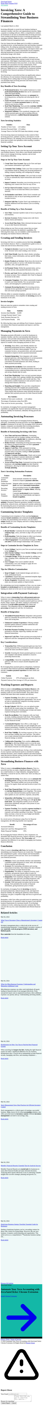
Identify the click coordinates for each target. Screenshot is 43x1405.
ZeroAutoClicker (6, 1)
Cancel (14, 1403)
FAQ (16, 3)
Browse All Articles (7, 1283)
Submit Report (6, 1403)
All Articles (4, 5)
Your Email (4, 1394)
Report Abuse (30, 1343)
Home (3, 3)
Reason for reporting (7, 1401)
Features (11, 3)
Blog (6, 3)
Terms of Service (15, 1339)
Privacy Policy (5, 1339)
